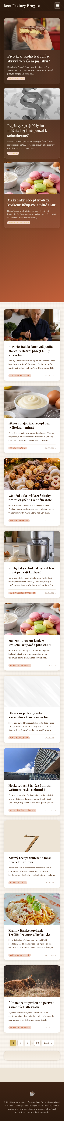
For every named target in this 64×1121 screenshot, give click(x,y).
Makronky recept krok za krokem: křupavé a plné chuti (32, 202)
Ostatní (13, 153)
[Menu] (57, 5)
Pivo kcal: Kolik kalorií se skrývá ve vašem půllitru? (28, 58)
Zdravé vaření (18, 448)
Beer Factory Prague (22, 5)
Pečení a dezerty (19, 520)
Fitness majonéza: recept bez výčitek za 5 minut (29, 425)
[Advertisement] (32, 261)
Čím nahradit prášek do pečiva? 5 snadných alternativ (31, 1005)
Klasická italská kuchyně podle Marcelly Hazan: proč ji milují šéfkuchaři (30, 351)
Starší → (48, 1043)
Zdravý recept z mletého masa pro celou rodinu (29, 860)
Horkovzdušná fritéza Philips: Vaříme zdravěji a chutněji (29, 787)
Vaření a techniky (18, 223)
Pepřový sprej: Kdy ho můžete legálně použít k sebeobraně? (27, 130)
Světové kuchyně (20, 376)
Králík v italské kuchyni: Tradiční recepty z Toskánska (29, 932)
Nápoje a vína (16, 79)
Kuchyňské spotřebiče (22, 593)
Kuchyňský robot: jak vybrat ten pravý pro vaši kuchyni (31, 570)
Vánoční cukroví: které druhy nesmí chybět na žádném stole (30, 498)
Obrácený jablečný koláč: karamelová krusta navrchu (28, 715)
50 (37, 1043)
